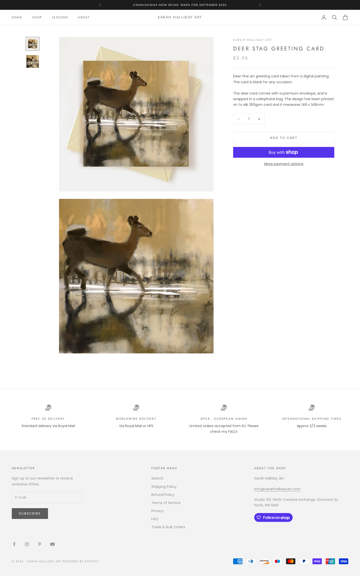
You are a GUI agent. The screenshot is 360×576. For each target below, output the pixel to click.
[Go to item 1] (32, 44)
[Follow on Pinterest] (39, 544)
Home (17, 17)
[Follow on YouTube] (52, 544)
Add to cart (283, 137)
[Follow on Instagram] (26, 544)
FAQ (154, 518)
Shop (37, 17)
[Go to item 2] (32, 61)
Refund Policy (162, 494)
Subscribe (30, 513)
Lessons (60, 17)
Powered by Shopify (81, 561)
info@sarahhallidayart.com (277, 489)
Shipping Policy (164, 486)
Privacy (157, 510)
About (84, 17)
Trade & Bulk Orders (168, 527)
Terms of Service (165, 502)
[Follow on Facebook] (14, 544)
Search (157, 478)
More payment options (283, 163)
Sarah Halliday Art (252, 40)
